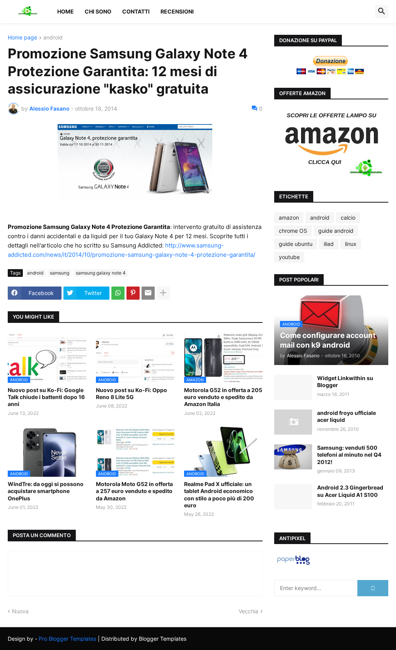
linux (351, 244)
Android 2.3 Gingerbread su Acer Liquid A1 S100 (350, 491)
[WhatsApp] (118, 293)
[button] (381, 11)
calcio (348, 217)
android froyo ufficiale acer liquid (346, 416)
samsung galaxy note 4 (101, 273)
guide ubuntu (295, 244)
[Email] (148, 293)
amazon (289, 217)
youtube (289, 257)
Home (65, 11)
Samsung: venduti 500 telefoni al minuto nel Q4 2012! (349, 454)
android (53, 38)
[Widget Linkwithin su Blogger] (293, 387)
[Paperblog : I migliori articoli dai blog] (293, 564)
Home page (22, 38)
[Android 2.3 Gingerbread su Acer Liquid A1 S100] (293, 496)
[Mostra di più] (163, 293)
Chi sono (98, 11)
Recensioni (177, 11)
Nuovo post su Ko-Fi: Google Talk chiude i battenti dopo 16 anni (46, 397)
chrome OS (293, 230)
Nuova (20, 611)
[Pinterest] (133, 293)
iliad (329, 244)
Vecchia (248, 611)
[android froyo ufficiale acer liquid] (293, 422)
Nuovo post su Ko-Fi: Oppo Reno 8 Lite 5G (131, 393)
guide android (335, 230)
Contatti (136, 11)
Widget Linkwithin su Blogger (345, 381)
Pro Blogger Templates (67, 638)
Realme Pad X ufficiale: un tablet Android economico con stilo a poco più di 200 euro (219, 494)
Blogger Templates (162, 638)
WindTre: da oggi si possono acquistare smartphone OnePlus (46, 491)
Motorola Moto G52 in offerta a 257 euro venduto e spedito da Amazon (134, 491)
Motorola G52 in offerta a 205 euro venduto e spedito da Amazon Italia (223, 397)
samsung (59, 273)
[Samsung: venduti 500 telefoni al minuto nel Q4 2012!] (293, 456)
